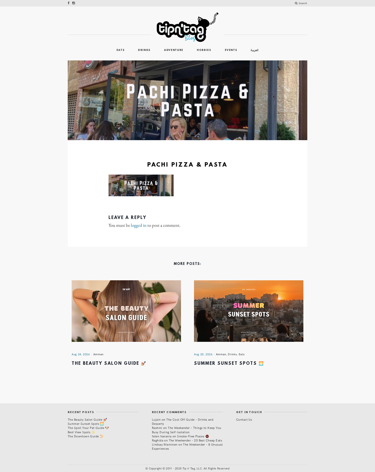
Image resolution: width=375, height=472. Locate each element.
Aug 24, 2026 (81, 354)
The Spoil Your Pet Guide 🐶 (88, 428)
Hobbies (204, 50)
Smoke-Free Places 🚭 (193, 436)
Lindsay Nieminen (165, 444)
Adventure (173, 50)
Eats (121, 50)
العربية (254, 50)
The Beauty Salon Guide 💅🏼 (109, 363)
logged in (138, 225)
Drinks (144, 50)
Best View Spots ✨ (81, 432)
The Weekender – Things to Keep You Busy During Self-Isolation (186, 430)
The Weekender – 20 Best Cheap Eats (195, 440)
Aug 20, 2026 (203, 354)
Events (231, 50)
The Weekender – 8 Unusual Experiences (187, 446)
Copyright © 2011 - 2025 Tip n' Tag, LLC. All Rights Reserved (189, 468)
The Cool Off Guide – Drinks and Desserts (182, 421)
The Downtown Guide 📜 (86, 436)
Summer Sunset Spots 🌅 (229, 363)
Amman (98, 354)
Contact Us (244, 419)
